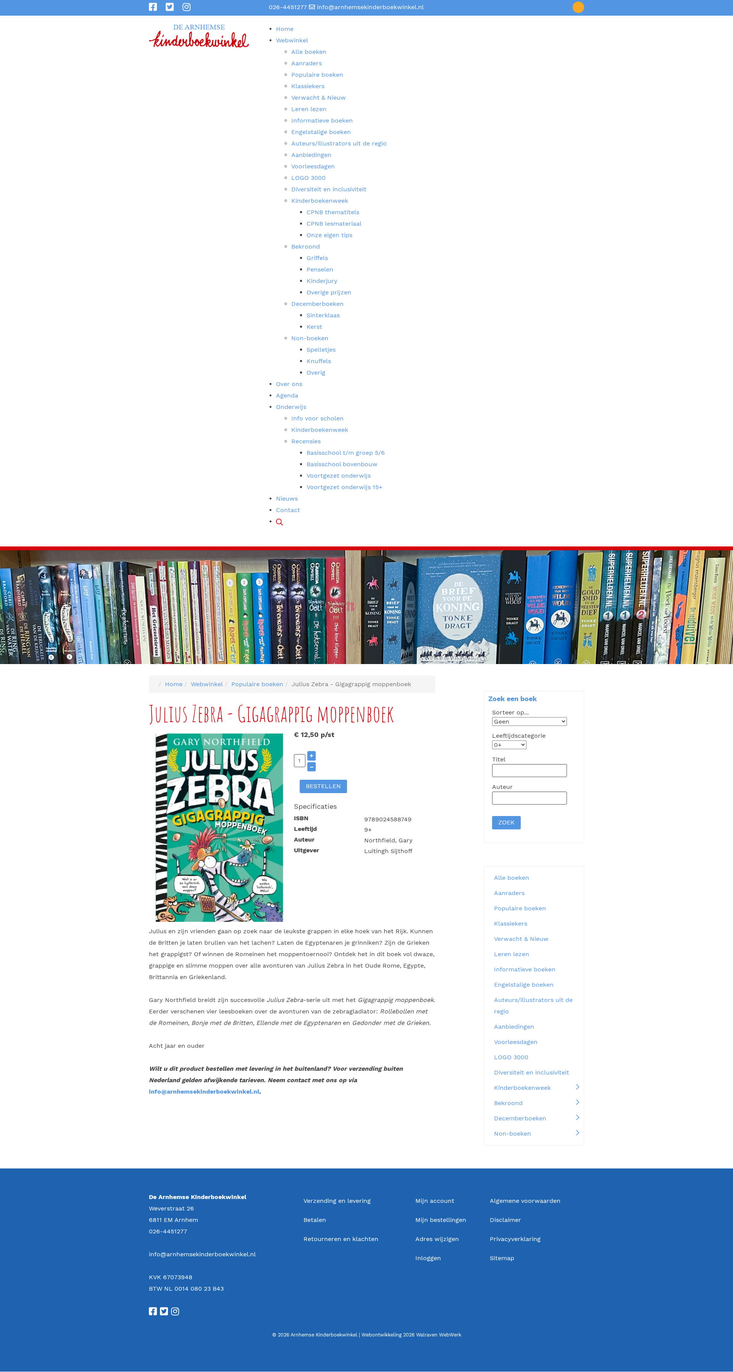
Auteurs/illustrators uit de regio (533, 1005)
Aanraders (509, 893)
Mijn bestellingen (440, 1219)
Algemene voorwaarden (525, 1200)
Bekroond (508, 1103)
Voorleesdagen (516, 1042)
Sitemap (502, 1258)
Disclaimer (505, 1219)
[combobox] (529, 770)
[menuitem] (285, 28)
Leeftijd (305, 828)
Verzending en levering (337, 1200)
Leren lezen (511, 954)
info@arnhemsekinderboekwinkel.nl (370, 7)
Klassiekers (510, 923)
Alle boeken (511, 877)
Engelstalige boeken (524, 984)
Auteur (304, 839)
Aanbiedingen (514, 1026)
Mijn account (434, 1200)
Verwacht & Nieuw (521, 938)
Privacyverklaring (515, 1239)
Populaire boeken (520, 908)
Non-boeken (512, 1133)
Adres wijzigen (437, 1239)
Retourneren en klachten (341, 1239)
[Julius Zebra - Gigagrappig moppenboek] (219, 827)
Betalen (315, 1219)
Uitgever (306, 850)
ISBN (301, 818)
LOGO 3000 (511, 1057)
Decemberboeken (520, 1118)
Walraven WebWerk (438, 1335)
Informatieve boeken (524, 969)
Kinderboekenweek (522, 1087)
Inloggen (428, 1258)
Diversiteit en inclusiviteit (531, 1072)
